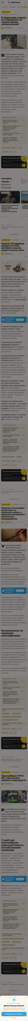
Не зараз (14, 1018)
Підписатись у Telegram (15, 1014)
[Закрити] (26, 998)
